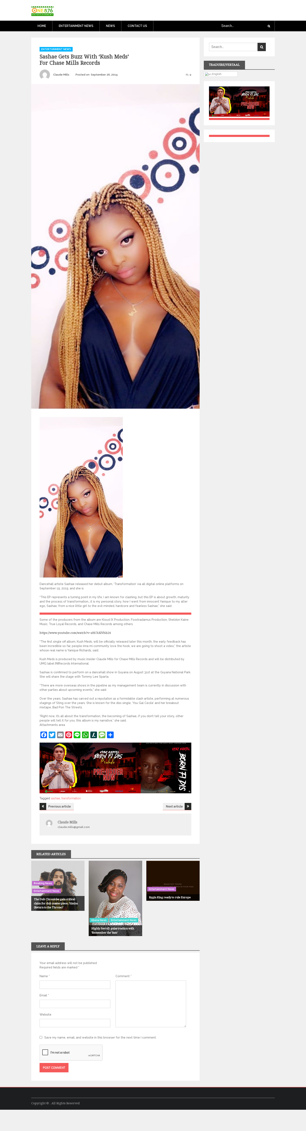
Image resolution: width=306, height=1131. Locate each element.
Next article (174, 806)
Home (41, 26)
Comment (124, 976)
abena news (99, 920)
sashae (55, 798)
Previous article (59, 806)
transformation (71, 798)
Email (44, 995)
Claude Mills (61, 74)
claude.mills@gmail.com (74, 827)
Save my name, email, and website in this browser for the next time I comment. (100, 1037)
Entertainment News (76, 26)
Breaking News (43, 883)
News (110, 26)
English (216, 74)
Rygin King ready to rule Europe (170, 897)
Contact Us (137, 26)
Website (45, 1014)
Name (45, 976)
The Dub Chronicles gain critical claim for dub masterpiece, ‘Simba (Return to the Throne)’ (56, 903)
